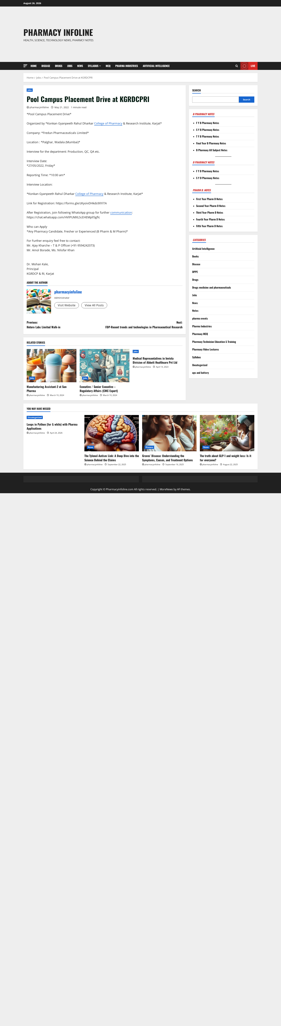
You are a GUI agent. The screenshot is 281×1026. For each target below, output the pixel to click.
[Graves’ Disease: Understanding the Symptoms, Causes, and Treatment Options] (169, 433)
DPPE (195, 272)
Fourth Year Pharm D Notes (210, 219)
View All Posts (94, 305)
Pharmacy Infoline (58, 32)
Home (34, 66)
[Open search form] (236, 66)
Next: (143, 324)
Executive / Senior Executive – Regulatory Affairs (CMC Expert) (99, 389)
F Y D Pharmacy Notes (207, 171)
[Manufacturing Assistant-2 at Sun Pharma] (51, 365)
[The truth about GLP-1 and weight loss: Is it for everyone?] (227, 433)
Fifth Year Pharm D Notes (209, 226)
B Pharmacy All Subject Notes (211, 150)
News (80, 66)
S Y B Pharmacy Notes (207, 130)
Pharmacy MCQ (200, 334)
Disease (45, 66)
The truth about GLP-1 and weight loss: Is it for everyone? (225, 458)
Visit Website (66, 305)
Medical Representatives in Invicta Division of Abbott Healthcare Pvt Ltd (155, 360)
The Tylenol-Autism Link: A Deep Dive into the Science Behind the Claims (111, 458)
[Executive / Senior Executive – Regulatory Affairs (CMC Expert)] (104, 365)
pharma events (200, 318)
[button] (25, 65)
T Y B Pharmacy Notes (207, 136)
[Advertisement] (188, 34)
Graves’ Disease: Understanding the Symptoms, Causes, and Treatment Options (167, 458)
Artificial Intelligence (156, 66)
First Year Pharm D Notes (209, 199)
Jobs (69, 66)
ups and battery (200, 373)
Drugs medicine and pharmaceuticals (211, 287)
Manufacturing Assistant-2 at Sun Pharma (47, 389)
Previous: (43, 324)
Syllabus (93, 66)
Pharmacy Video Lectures (205, 349)
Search (196, 90)
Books (195, 256)
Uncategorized (199, 365)
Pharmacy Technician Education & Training (214, 342)
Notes (195, 311)
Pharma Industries (126, 66)
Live (253, 66)
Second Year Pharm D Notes (210, 206)
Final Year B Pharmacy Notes (211, 143)
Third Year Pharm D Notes (209, 212)
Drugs (58, 66)
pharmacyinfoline (39, 107)
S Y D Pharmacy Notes (207, 178)
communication (121, 212)
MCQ (108, 66)
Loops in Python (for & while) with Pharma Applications (52, 426)
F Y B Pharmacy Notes (207, 123)
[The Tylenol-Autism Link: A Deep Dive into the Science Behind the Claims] (111, 433)
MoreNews (166, 489)
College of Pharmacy (108, 123)
